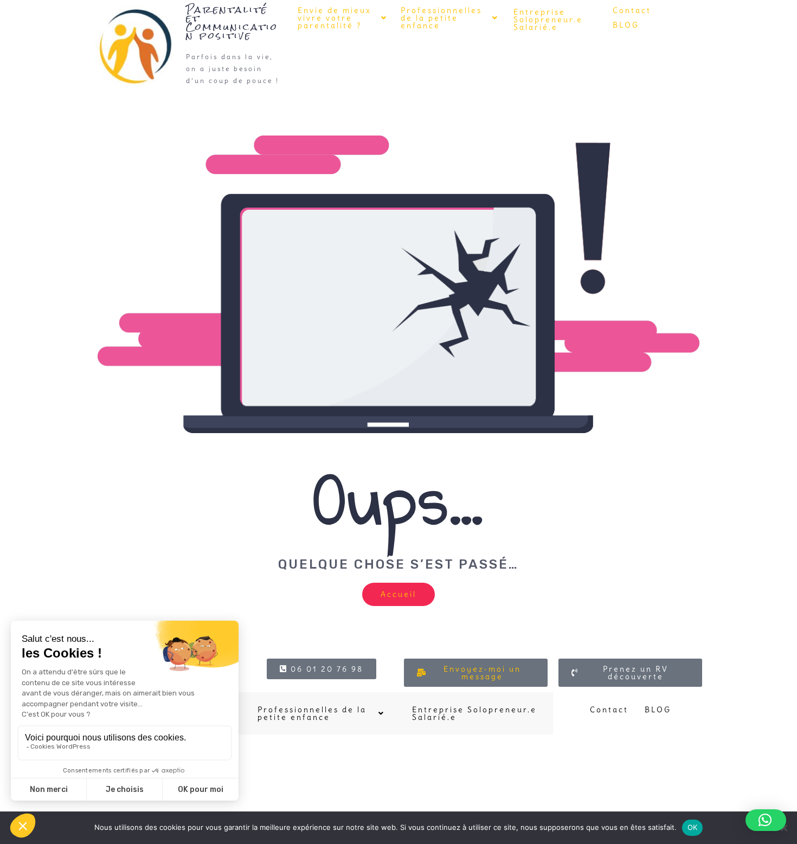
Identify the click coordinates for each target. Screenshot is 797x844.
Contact (632, 10)
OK (692, 827)
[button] (343, 17)
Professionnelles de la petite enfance (441, 17)
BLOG (626, 25)
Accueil (398, 594)
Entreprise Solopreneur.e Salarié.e (548, 19)
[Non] (783, 827)
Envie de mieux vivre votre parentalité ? (334, 17)
